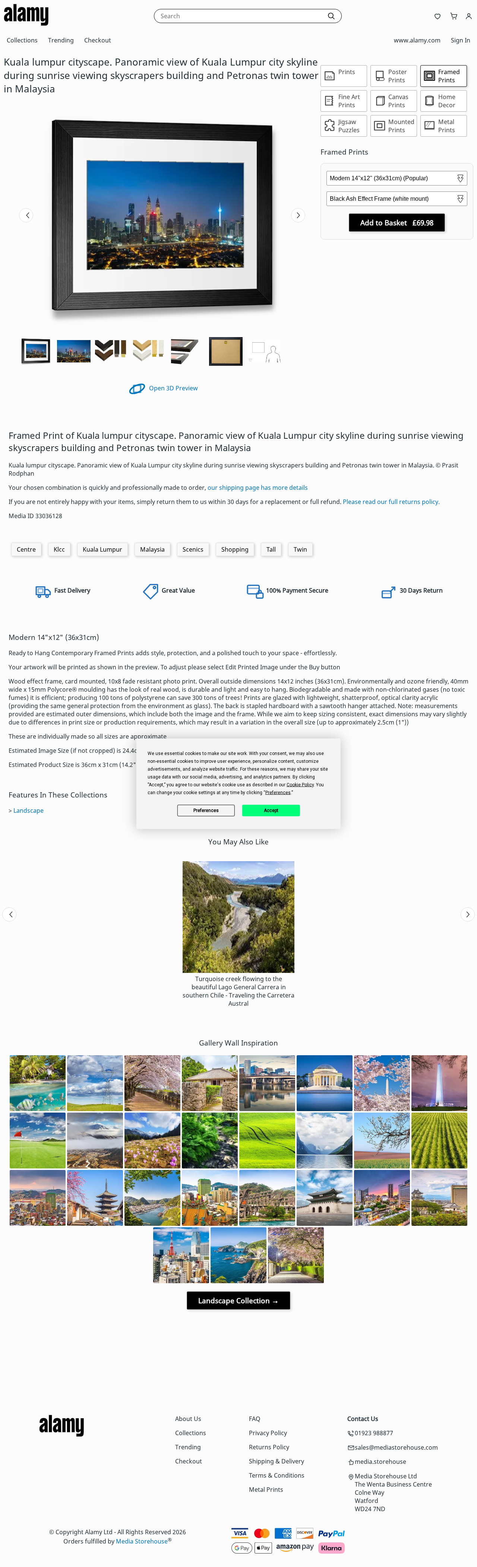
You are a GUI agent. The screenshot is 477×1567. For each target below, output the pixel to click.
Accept (271, 810)
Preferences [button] (278, 792)
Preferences (206, 810)
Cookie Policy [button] (300, 784)
